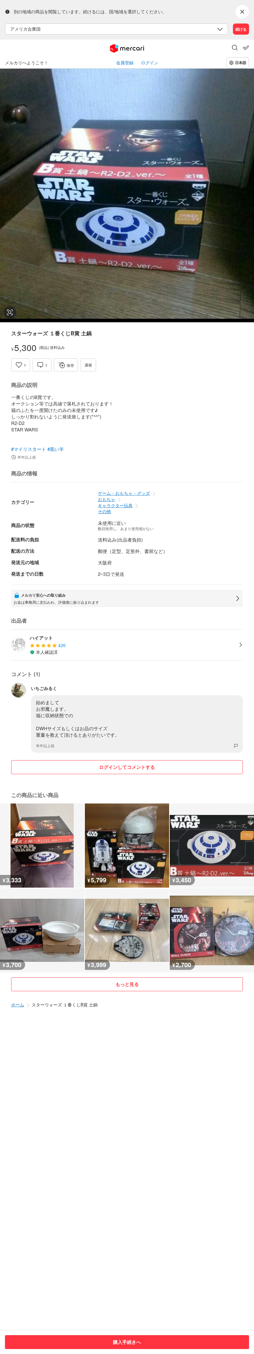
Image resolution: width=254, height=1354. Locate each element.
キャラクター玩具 (115, 505)
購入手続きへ (127, 1342)
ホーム (17, 1004)
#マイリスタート (28, 449)
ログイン (149, 63)
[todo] (246, 47)
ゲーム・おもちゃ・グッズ (124, 493)
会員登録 (125, 63)
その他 (104, 511)
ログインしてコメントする (127, 767)
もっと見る (127, 984)
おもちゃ (106, 499)
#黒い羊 (55, 449)
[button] (234, 48)
